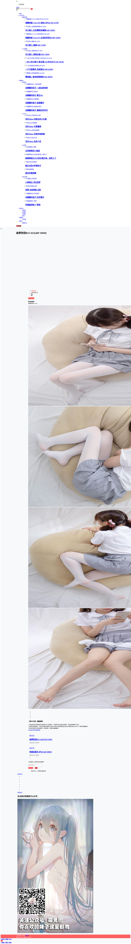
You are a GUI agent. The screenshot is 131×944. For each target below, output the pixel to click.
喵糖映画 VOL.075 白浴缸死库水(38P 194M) (43, 38)
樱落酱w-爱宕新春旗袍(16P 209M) (39, 77)
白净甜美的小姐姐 (32, 151)
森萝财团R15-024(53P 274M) (40, 739)
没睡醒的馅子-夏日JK (34, 95)
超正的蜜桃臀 (30, 173)
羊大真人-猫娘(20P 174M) (35, 45)
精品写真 (33, 290)
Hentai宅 (21, 15)
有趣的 (21, 217)
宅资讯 (21, 208)
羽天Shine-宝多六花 (33, 141)
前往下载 (32, 298)
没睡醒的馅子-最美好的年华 (36, 110)
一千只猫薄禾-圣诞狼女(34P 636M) (39, 69)
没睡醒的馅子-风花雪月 (34, 197)
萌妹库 (21, 80)
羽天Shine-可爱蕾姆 (33, 126)
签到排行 (19, 792)
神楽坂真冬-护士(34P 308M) (40, 752)
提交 (36, 768)
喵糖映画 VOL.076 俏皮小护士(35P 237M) (42, 23)
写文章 (19, 226)
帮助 (20, 221)
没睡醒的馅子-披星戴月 (34, 103)
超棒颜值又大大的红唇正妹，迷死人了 (40, 158)
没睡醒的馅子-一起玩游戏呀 (36, 88)
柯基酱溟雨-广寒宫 (32, 205)
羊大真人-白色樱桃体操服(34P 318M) (40, 30)
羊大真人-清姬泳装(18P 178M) (37, 54)
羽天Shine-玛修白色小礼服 (36, 119)
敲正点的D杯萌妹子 (33, 166)
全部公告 (19, 774)
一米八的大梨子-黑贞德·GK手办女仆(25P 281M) (44, 62)
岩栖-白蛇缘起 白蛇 (33, 190)
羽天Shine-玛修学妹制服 (35, 134)
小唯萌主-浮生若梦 (32, 182)
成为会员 (21, 4)
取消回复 (31, 768)
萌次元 (27, 935)
